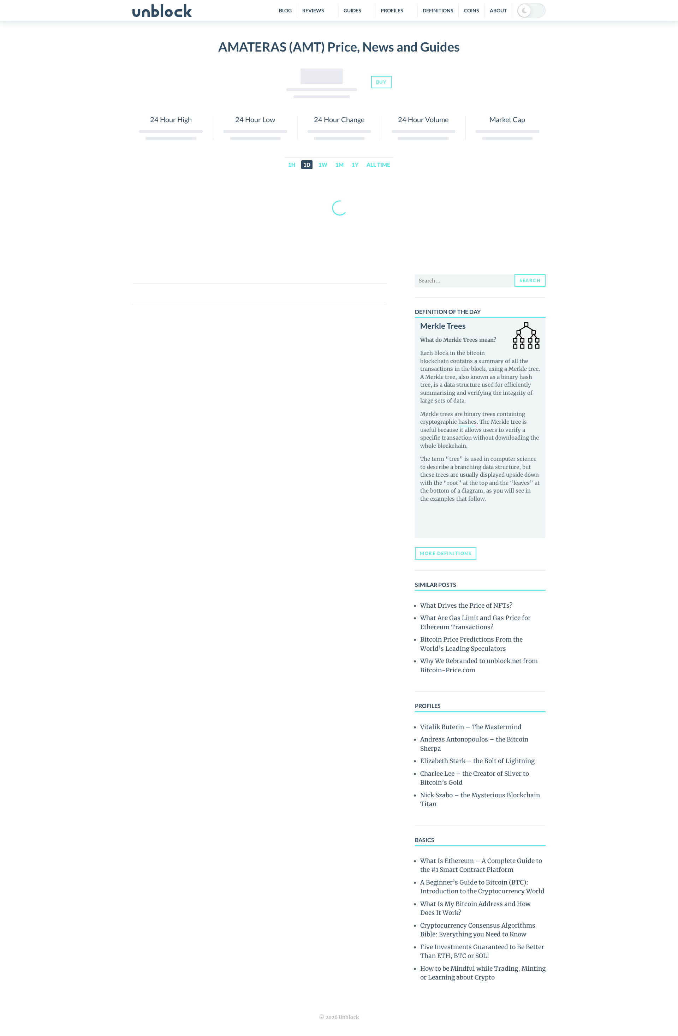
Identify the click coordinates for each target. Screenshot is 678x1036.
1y (355, 164)
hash (525, 377)
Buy (381, 82)
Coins (471, 10)
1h (291, 164)
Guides (352, 10)
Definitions (438, 10)
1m (339, 164)
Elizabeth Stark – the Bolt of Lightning (477, 761)
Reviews (313, 10)
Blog (285, 10)
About (498, 10)
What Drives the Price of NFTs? (466, 605)
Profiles (392, 10)
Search (530, 280)
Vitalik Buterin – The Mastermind (471, 727)
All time (378, 164)
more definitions (445, 553)
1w (323, 164)
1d (306, 164)
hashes (467, 421)
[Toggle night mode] (531, 11)
